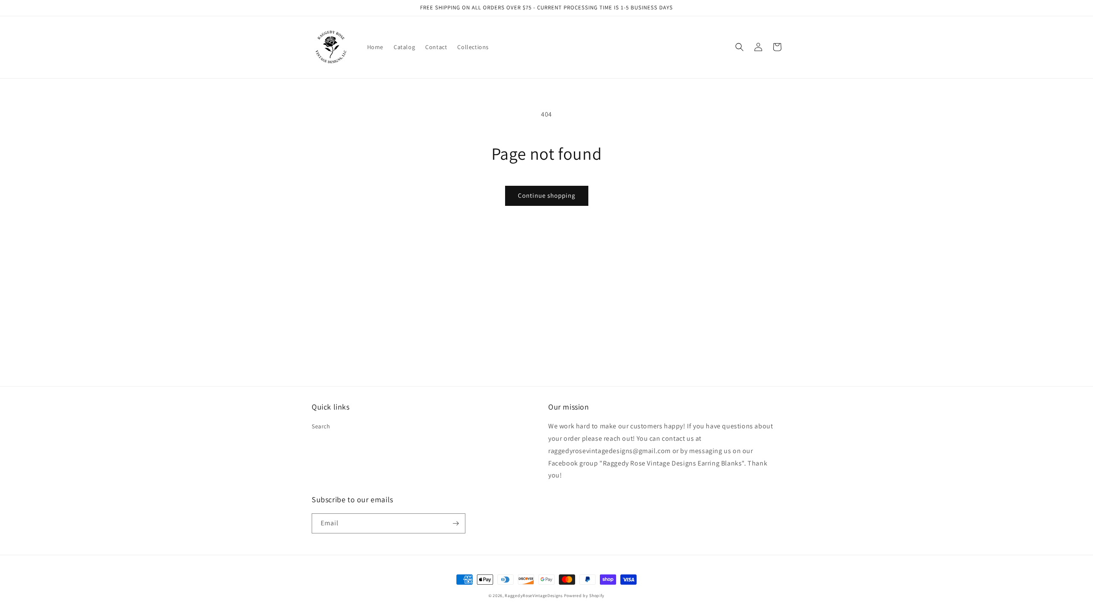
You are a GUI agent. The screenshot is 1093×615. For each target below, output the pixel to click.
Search (321, 426)
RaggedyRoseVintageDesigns (534, 595)
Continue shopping (547, 195)
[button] (739, 47)
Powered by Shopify (584, 595)
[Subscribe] (455, 523)
